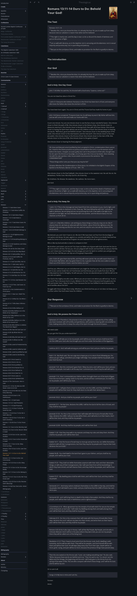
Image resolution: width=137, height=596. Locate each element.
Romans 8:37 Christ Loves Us (12, 376)
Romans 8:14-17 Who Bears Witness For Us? (14, 304)
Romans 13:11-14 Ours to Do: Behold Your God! (14, 454)
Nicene (3, 13)
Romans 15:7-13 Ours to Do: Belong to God (14, 473)
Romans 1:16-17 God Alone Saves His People (14, 223)
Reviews (3, 557)
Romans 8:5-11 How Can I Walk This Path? (14, 295)
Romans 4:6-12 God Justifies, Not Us (14, 254)
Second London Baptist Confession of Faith (12, 27)
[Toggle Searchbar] (39, 2)
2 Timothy (4, 516)
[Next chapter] (131, 298)
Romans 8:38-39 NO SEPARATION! (13, 378)
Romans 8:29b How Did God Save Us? (14, 329)
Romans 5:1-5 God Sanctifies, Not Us (14, 261)
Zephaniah (4, 180)
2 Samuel (4, 109)
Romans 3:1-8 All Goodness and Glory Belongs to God (14, 245)
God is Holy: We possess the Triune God (65, 314)
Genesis (3, 84)
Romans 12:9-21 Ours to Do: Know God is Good (15, 440)
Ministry (3, 567)
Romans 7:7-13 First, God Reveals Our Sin (14, 281)
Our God (52, 68)
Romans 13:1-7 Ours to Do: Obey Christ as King (13, 445)
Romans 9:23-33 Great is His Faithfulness (11, 396)
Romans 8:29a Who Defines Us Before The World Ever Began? (14, 326)
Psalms (3, 133)
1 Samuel (4, 106)
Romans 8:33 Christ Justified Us (12, 365)
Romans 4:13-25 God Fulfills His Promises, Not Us (12, 258)
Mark (2, 194)
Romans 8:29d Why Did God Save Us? (14, 337)
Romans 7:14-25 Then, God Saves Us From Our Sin (14, 286)
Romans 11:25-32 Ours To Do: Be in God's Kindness (14, 419)
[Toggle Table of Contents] (30, 2)
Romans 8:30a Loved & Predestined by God (15, 345)
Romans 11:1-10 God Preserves (12, 405)
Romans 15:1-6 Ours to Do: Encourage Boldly (14, 468)
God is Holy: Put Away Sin (59, 201)
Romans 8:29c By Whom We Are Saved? (13, 333)
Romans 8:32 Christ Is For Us (12, 362)
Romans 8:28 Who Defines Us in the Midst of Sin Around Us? (14, 321)
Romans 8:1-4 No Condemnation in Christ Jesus (14, 290)
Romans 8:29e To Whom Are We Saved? (13, 341)
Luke (2, 196)
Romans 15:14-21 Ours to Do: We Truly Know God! (15, 478)
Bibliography (7, 489)
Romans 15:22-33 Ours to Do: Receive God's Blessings (14, 482)
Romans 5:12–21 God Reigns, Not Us (14, 267)
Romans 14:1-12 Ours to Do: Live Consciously (13, 459)
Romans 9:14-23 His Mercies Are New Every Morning (14, 391)
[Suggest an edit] (134, 2)
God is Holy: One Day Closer (60, 85)
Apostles (3, 11)
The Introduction (57, 59)
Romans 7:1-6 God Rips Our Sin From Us (14, 276)
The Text (52, 21)
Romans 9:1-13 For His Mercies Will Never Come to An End (14, 387)
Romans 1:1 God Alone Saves (12, 207)
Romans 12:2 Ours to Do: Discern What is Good (15, 431)
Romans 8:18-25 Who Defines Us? (13, 308)
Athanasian (4, 19)
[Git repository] (131, 2)
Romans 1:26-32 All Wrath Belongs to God (14, 231)
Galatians (4, 497)
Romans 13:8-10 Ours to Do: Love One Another (14, 449)
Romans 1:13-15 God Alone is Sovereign (12, 219)
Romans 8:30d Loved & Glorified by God (14, 356)
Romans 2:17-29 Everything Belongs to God (15, 240)
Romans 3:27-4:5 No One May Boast (14, 251)
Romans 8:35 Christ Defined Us (12, 370)
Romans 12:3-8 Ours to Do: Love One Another (14, 435)
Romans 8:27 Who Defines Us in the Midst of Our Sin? (14, 316)
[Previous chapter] (32, 298)
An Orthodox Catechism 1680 (10, 52)
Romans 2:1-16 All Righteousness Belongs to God (13, 235)
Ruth (2, 103)
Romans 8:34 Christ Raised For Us (13, 368)
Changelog (4, 570)
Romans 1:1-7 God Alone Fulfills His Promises (14, 211)
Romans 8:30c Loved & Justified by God (15, 352)
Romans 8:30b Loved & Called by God (14, 349)
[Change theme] (34, 2)
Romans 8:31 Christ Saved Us (12, 359)
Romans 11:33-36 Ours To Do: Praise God (14, 423)
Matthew (3, 191)
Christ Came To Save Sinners (10, 77)
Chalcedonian (5, 16)
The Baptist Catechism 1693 (9, 50)
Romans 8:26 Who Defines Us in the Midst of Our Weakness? (14, 312)
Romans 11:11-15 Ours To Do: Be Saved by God (13, 409)
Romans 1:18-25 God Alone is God (13, 227)
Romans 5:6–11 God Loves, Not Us (13, 264)
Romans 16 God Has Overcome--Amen (15, 486)
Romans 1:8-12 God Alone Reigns (13, 215)
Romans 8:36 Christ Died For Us (12, 373)
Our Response (55, 299)
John (2, 199)
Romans (3, 205)
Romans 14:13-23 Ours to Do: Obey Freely (14, 464)
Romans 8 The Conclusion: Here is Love (13, 382)
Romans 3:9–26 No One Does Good (13, 248)
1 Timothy (4, 513)
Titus (2, 519)
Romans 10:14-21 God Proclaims (13, 403)
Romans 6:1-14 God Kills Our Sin (13, 270)
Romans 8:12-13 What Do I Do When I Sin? (14, 300)
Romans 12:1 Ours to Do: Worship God (15, 427)
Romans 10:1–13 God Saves (11, 400)
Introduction (5, 3)
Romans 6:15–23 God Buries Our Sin (14, 272)
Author (3, 564)
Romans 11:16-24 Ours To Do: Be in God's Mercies (14, 414)
